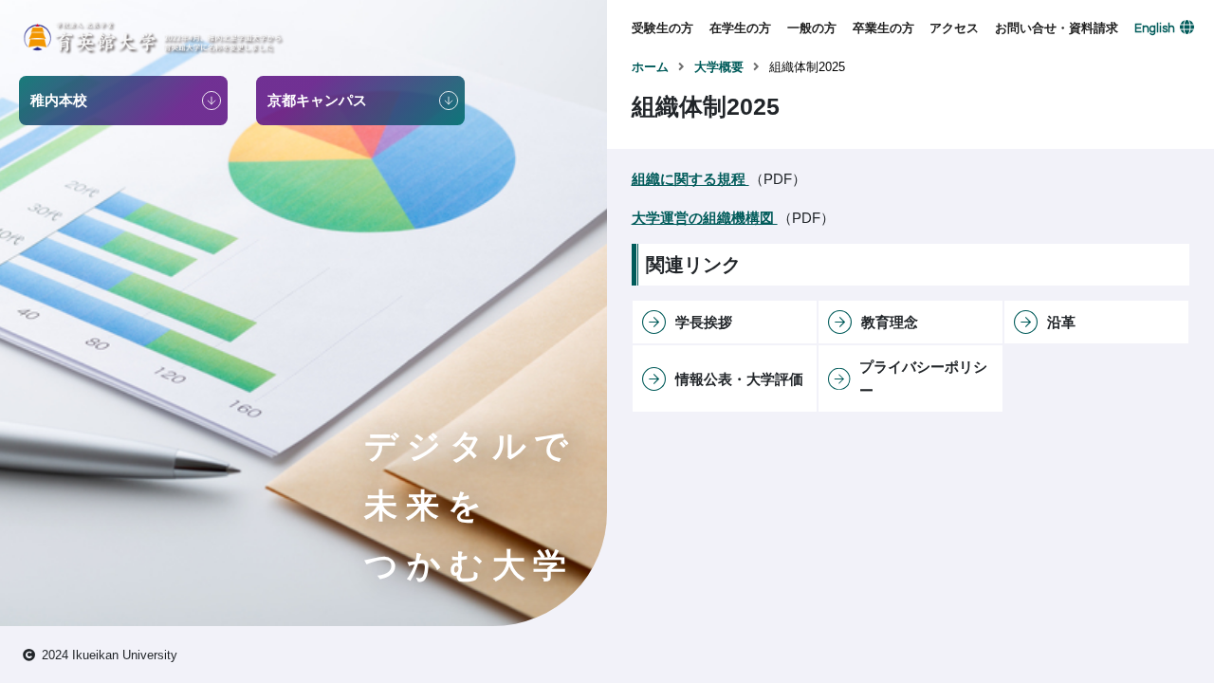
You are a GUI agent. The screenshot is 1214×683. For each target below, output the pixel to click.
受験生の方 (662, 28)
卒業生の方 (883, 28)
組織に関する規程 (690, 179)
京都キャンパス (972, 96)
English (1154, 28)
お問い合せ (1026, 66)
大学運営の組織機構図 (705, 218)
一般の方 (812, 28)
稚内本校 (954, 66)
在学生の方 (740, 28)
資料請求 (1019, 96)
